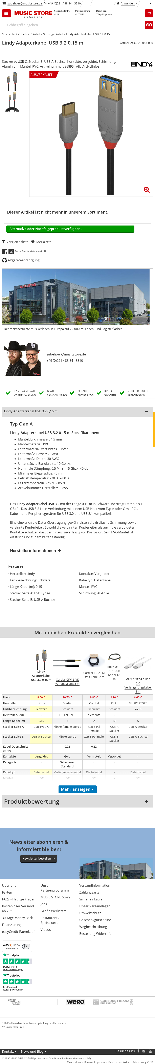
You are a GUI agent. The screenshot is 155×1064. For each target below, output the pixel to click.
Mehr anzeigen (75, 789)
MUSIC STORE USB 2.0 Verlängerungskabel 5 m (138, 685)
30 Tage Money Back (17, 918)
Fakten (7, 892)
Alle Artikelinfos (87, 66)
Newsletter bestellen (36, 858)
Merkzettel (44, 242)
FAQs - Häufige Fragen (18, 899)
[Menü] (29, 943)
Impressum (100, 1062)
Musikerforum (75, 1062)
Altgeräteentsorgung (24, 260)
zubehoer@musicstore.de (24, 3)
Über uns (9, 885)
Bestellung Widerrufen (96, 933)
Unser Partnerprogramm (55, 888)
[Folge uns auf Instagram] (144, 1051)
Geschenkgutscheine (95, 920)
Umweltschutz (90, 913)
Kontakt (8, 1051)
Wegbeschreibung (93, 927)
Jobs (44, 904)
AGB (150, 1062)
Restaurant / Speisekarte (50, 920)
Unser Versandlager (94, 906)
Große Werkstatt (53, 911)
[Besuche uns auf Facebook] (138, 1051)
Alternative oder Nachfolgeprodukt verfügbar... (45, 229)
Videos (46, 929)
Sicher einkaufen (92, 899)
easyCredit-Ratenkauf (18, 931)
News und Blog (32, 1051)
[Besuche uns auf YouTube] (151, 1051)
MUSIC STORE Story (55, 897)
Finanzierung (12, 924)
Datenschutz (115, 1062)
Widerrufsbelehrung (135, 1062)
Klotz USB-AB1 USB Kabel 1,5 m (114, 673)
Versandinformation (94, 885)
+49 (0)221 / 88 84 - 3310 (65, 360)
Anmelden (128, 3)
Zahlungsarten (90, 892)
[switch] (26, 946)
